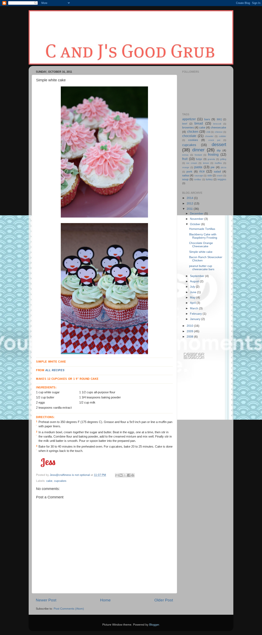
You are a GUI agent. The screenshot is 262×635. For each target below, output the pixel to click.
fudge (199, 159)
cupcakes (60, 480)
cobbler (222, 136)
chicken (192, 131)
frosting (213, 154)
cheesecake (218, 127)
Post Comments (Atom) (69, 608)
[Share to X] (125, 475)
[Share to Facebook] (129, 475)
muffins (218, 163)
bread (198, 123)
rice (202, 171)
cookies (193, 140)
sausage (198, 175)
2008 (190, 336)
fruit (184, 159)
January (195, 319)
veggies (221, 179)
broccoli (217, 123)
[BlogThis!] (121, 475)
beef (184, 123)
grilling (223, 159)
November (197, 218)
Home (105, 600)
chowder (209, 136)
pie (213, 167)
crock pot (214, 140)
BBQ (219, 119)
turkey (209, 179)
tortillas (197, 179)
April (193, 302)
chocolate (189, 136)
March (194, 308)
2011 (190, 208)
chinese (218, 132)
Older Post (163, 600)
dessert (219, 144)
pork (189, 171)
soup (185, 179)
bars (207, 119)
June (193, 292)
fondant (198, 155)
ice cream (191, 163)
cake (49, 480)
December (197, 213)
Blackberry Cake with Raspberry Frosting (203, 236)
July (193, 286)
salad (217, 171)
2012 (190, 203)
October (195, 224)
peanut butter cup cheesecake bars (201, 267)
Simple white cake (200, 251)
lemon (206, 163)
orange (185, 167)
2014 (190, 198)
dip (219, 150)
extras (185, 155)
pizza (223, 167)
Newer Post (46, 600)
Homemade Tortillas (202, 228)
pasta (198, 167)
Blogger (154, 624)
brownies (188, 127)
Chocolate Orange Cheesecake (201, 245)
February (196, 313)
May (193, 297)
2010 (190, 325)
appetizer (189, 119)
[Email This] (117, 475)
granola (211, 159)
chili (208, 132)
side (209, 175)
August (195, 281)
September (197, 276)
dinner (198, 149)
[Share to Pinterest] (133, 475)
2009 (190, 331)
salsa (185, 175)
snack (220, 175)
